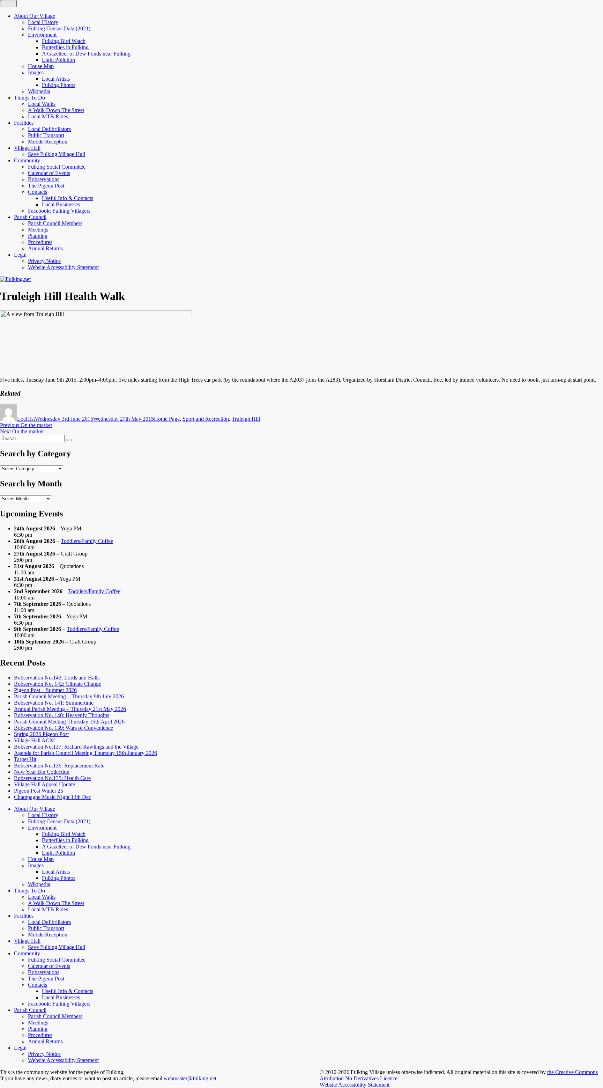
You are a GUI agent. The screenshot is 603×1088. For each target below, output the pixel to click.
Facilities (24, 123)
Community (27, 160)
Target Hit (25, 759)
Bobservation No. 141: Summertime (54, 703)
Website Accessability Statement (63, 267)
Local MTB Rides (48, 116)
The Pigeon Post (46, 186)
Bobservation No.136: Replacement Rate (59, 766)
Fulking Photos (58, 85)
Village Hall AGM (34, 740)
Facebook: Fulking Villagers (59, 211)
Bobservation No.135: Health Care (52, 778)
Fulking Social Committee (56, 167)
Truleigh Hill (246, 419)
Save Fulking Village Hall (56, 154)
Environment (42, 35)
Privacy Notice (44, 261)
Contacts (37, 192)
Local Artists (56, 79)
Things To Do (29, 98)
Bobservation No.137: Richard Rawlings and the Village (76, 747)
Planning (37, 236)
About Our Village (34, 16)
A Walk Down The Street (56, 110)
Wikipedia (39, 91)
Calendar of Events (49, 173)
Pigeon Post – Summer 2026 (45, 690)
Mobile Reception (47, 142)
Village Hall (27, 148)
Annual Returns (45, 248)
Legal (20, 255)
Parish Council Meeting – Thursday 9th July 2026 (69, 696)
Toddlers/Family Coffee (87, 541)
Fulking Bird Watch (63, 41)
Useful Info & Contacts (67, 198)
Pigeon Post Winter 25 (38, 791)
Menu (8, 3)
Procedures (40, 242)
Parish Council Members (55, 223)
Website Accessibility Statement (354, 1085)
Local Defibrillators (49, 129)
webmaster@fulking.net (190, 1078)
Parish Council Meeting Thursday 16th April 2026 (69, 722)
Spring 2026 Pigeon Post (41, 734)
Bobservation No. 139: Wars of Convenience (63, 728)
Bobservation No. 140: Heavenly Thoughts (61, 715)
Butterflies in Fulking (65, 47)
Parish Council (30, 217)
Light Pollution (58, 60)
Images (36, 72)
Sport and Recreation (206, 419)
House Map (41, 66)
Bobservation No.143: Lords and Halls (56, 678)
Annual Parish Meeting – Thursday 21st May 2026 (70, 709)
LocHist (26, 419)
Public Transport (46, 135)
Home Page (167, 419)
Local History (43, 22)
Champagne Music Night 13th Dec (52, 797)
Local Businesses (61, 204)
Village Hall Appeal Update (44, 784)
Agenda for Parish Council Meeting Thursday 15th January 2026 (85, 753)
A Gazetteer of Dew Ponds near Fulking (86, 54)
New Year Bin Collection (41, 772)
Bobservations (43, 179)
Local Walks (41, 104)
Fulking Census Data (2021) (59, 28)
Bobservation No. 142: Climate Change (57, 684)
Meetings (38, 230)
